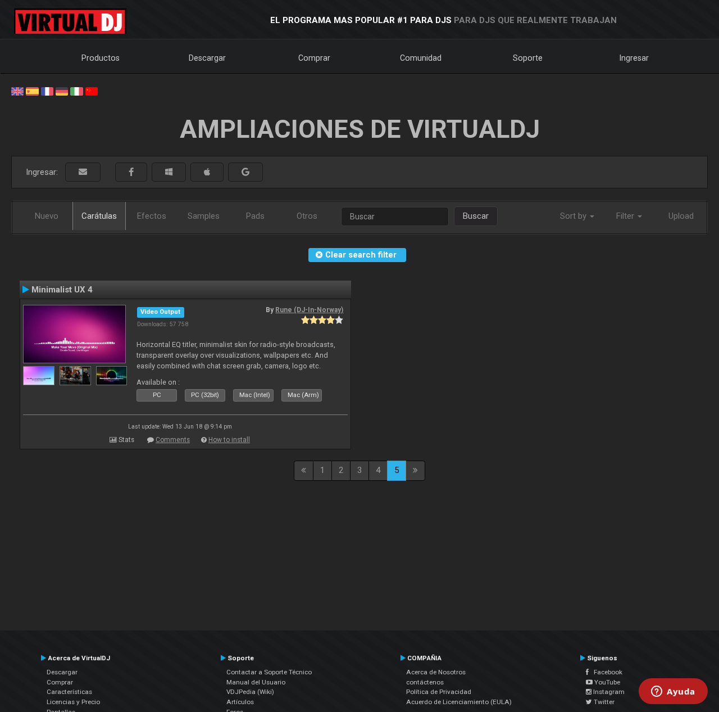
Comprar (314, 57)
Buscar (476, 216)
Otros (307, 216)
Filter (626, 216)
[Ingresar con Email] (83, 172)
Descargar (207, 57)
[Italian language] (76, 90)
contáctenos (425, 682)
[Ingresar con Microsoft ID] (169, 172)
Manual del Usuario (255, 682)
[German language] (62, 90)
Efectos (151, 216)
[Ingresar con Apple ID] (207, 172)
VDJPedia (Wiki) (250, 692)
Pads (255, 216)
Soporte (528, 57)
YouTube (606, 682)
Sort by (574, 216)
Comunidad (421, 57)
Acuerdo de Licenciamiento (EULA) (459, 702)
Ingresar (634, 57)
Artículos (240, 702)
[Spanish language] (32, 90)
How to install (229, 440)
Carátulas (99, 216)
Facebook (605, 672)
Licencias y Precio (73, 702)
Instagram (608, 692)
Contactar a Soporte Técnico (269, 672)
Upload (681, 216)
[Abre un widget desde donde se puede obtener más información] (673, 692)
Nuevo (46, 216)
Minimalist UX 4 (62, 290)
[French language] (47, 90)
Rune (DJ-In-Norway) (309, 310)
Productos (100, 57)
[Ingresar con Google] (245, 172)
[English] (17, 90)
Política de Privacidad (438, 692)
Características (69, 692)
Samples (204, 216)
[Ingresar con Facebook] (131, 172)
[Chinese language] (91, 90)
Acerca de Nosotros (436, 672)
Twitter (603, 702)
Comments (173, 440)
